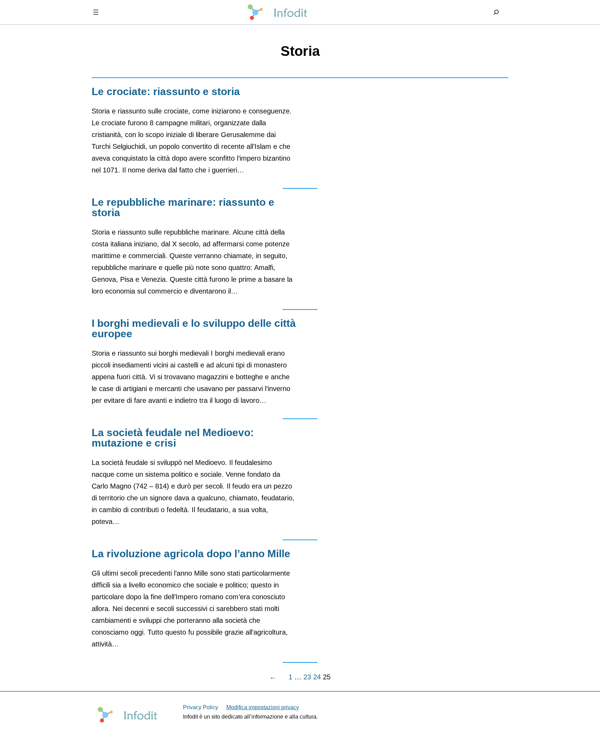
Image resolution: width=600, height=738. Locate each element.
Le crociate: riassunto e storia (166, 91)
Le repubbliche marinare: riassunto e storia (183, 207)
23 (307, 677)
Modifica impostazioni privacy (262, 707)
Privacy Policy (200, 707)
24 (317, 677)
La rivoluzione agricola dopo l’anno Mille (191, 554)
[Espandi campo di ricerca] (496, 11)
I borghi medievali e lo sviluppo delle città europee (194, 328)
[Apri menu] (96, 12)
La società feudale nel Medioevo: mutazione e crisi (173, 437)
